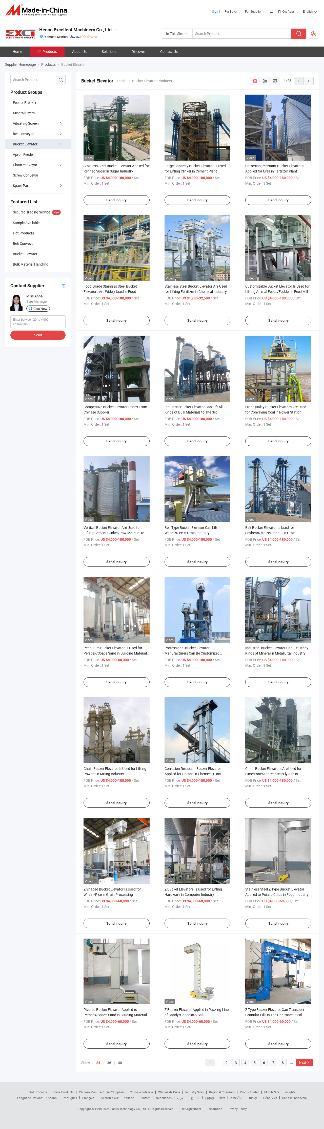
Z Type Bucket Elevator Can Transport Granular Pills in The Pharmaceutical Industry (274, 1015)
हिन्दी (222, 1098)
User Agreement (190, 1109)
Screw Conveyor (25, 175)
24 (98, 1063)
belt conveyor (23, 133)
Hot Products (38, 1092)
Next (302, 1062)
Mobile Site (271, 1092)
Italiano (129, 1098)
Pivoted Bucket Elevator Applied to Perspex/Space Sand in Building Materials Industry (116, 1015)
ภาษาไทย (236, 1098)
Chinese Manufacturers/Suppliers (102, 1092)
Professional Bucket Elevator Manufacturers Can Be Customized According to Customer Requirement (193, 653)
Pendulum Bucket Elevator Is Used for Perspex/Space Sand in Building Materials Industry (116, 653)
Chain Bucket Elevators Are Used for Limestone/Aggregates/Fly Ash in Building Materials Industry (273, 773)
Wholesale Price (169, 1092)
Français (88, 1098)
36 (109, 1062)
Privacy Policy (237, 1109)
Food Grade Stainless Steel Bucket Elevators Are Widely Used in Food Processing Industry (110, 291)
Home (17, 51)
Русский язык (108, 1098)
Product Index (249, 1092)
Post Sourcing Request (313, 34)
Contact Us (169, 51)
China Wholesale (141, 1092)
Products (50, 51)
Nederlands (164, 1098)
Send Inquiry (116, 200)
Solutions (109, 51)
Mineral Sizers (24, 113)
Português (70, 1098)
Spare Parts (22, 185)
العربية (181, 1098)
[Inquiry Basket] (271, 11)
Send (38, 335)
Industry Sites (194, 1092)
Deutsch (145, 1098)
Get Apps (288, 11)
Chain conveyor (25, 164)
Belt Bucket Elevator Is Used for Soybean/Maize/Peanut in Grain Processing (270, 532)
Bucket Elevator (25, 144)
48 (120, 1062)
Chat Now (40, 309)
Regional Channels (222, 1092)
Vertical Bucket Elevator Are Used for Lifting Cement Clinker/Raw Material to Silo (114, 532)
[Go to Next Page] (308, 81)
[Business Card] (64, 286)
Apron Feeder (23, 154)
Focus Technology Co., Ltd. (129, 1109)
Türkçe (253, 1098)
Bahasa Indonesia (294, 1098)
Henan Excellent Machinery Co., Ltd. (76, 29)
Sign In (216, 11)
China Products (63, 1092)
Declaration (214, 1109)
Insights (290, 1092)
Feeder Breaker (24, 102)
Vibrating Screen (26, 123)
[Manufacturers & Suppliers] (37, 10)
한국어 (195, 1098)
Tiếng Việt (270, 1098)
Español (51, 1098)
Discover (138, 51)
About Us (79, 51)
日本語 (209, 1098)
